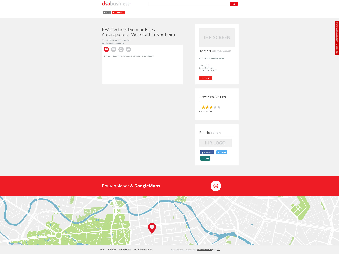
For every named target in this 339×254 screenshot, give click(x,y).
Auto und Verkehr (123, 40)
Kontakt (112, 249)
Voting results (118, 12)
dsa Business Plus (143, 249)
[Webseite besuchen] (217, 37)
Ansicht (107, 12)
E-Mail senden (206, 78)
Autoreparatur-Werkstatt (113, 43)
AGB (218, 250)
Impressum (336, 49)
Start (102, 249)
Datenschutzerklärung (336, 32)
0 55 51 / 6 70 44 (210, 70)
